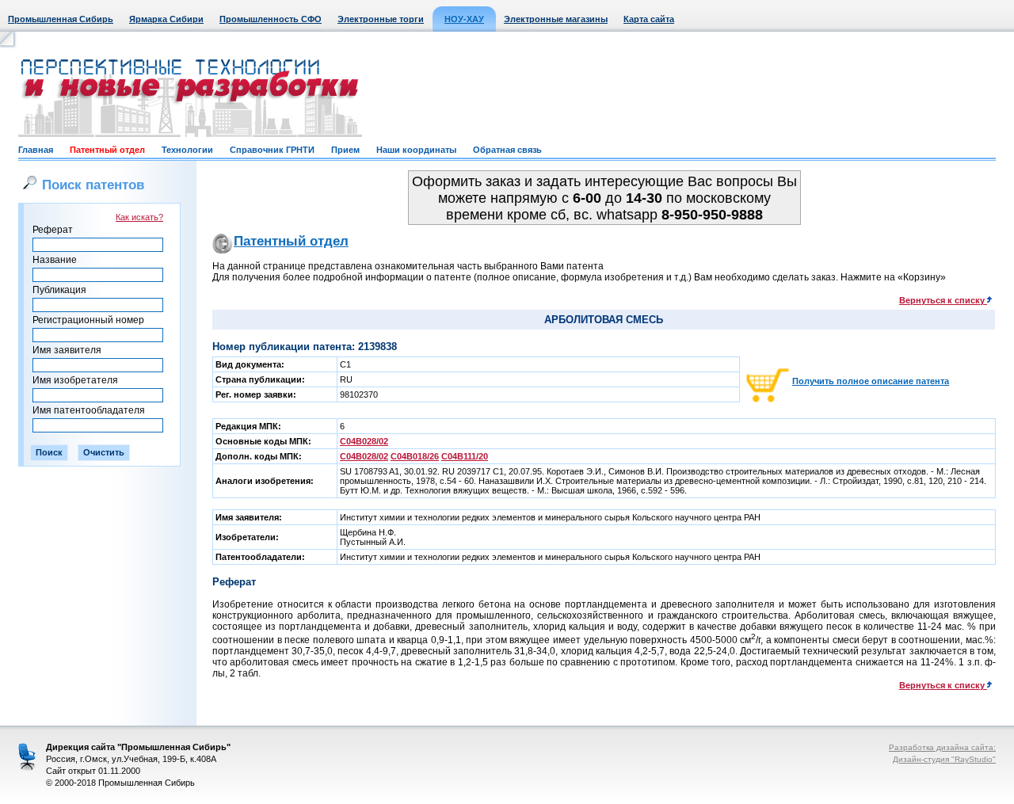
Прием (345, 149)
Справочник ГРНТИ (272, 149)
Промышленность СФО (270, 19)
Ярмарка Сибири (166, 19)
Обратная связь (507, 149)
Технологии (187, 149)
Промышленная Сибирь (60, 19)
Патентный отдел (107, 149)
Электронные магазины (556, 19)
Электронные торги (380, 19)
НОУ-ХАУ (464, 19)
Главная (35, 149)
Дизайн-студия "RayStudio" (944, 759)
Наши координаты (416, 149)
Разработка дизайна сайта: (942, 747)
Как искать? (139, 217)
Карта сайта (648, 19)
